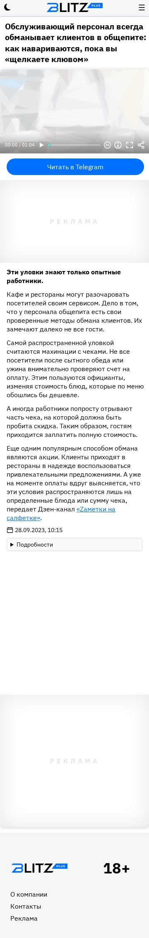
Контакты (25, 906)
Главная (39, 868)
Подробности (35, 544)
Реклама (24, 918)
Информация (118, 145)
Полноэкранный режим (129, 145)
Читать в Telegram (75, 167)
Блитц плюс (74, 7)
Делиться (141, 145)
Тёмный (7, 7)
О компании (28, 894)
